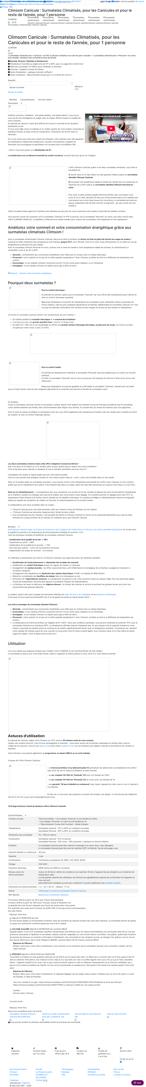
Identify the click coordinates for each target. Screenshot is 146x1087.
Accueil (39, 1069)
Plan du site (119, 1069)
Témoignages (67, 1069)
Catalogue (14, 1080)
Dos (46, 1)
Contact (39, 1080)
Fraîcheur (14, 1)
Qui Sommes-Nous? (18, 1069)
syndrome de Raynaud (106, 594)
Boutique (5, 1)
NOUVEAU (76, 1)
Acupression (38, 1)
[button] (17, 24)
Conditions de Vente (96, 1075)
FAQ (1, 7)
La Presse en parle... (44, 1072)
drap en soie (44, 746)
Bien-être (22, 1)
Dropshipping (93, 1069)
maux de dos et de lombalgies (78, 594)
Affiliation (92, 1072)
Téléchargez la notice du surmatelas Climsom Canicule (62, 891)
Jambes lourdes (55, 1)
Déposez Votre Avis (17, 914)
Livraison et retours (122, 1075)
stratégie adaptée (112, 883)
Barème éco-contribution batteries (53, 895)
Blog (6, 7)
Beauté (30, 1)
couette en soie (67, 746)
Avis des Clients (45, 99)
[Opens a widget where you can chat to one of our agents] (137, 1083)
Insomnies (67, 1)
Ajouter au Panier (16, 87)
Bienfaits (13, 99)
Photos (117, 1072)
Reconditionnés (6, 4)
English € (26, 1083)
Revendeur (14, 1075)
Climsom (13, 1072)
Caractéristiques (27, 99)
